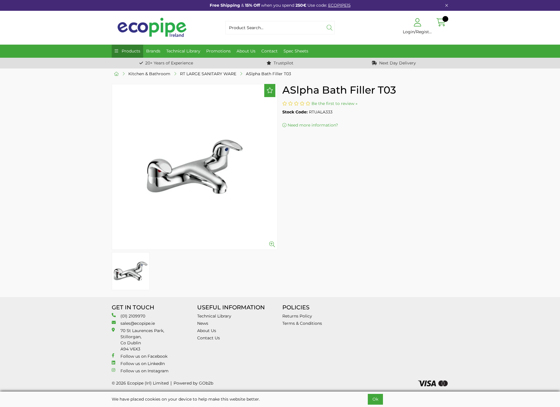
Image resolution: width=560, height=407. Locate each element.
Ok (375, 399)
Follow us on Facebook (143, 356)
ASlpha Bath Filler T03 (268, 73)
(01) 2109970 (132, 316)
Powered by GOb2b (193, 383)
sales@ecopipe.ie (137, 323)
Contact (269, 51)
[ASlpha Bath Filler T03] (195, 167)
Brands (153, 51)
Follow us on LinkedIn (142, 363)
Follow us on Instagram (144, 370)
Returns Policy (297, 316)
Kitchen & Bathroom (149, 73)
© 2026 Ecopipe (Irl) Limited (140, 383)
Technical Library (183, 51)
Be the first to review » (335, 103)
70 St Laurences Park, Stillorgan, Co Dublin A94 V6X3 (142, 340)
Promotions (218, 51)
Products (130, 51)
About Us (246, 51)
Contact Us (208, 338)
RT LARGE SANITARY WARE (208, 73)
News (202, 323)
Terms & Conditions (302, 323)
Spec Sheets (296, 51)
